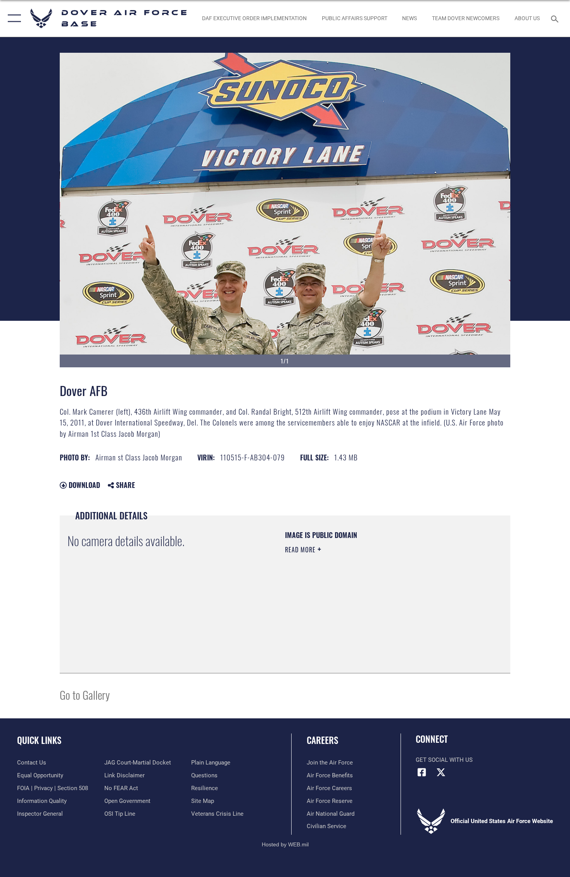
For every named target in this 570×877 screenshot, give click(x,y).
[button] (12, 18)
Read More (301, 549)
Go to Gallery (85, 694)
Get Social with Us (444, 759)
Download (83, 485)
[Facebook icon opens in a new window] (421, 772)
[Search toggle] (556, 18)
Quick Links (39, 740)
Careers (322, 740)
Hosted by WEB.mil (285, 844)
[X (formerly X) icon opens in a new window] (441, 772)
